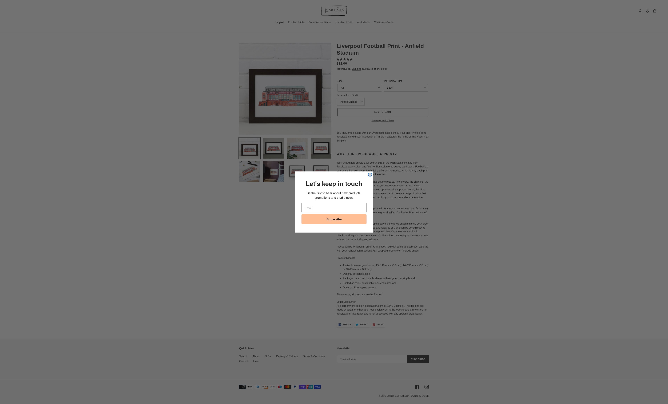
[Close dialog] (370, 174)
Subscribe (334, 219)
